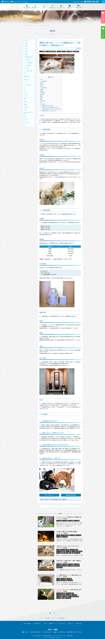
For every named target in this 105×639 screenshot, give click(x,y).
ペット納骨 (25, 51)
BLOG (26, 25)
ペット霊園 (25, 45)
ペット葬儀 (25, 43)
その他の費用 (42, 92)
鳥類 (25, 98)
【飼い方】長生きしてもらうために (28, 113)
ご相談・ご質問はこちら (49, 495)
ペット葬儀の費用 (43, 87)
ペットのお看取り (27, 65)
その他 (25, 109)
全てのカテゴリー (26, 40)
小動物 (25, 101)
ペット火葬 (25, 48)
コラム (24, 125)
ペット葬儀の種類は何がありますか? (47, 105)
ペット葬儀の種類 (43, 81)
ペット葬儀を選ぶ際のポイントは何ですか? (48, 110)
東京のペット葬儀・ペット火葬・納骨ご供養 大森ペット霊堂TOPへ (53, 499)
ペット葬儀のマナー (28, 59)
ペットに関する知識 (27, 84)
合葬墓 (41, 99)
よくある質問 (42, 104)
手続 (25, 73)
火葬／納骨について (37, 623)
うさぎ (25, 93)
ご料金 (45, 623)
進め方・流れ (26, 79)
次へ (80, 506)
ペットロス (26, 82)
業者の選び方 (26, 76)
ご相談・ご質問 (78, 623)
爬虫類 (25, 104)
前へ (40, 506)
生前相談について (52, 623)
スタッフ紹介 (25, 119)
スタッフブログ (26, 122)
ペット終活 (26, 68)
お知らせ (25, 117)
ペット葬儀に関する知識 (51, 51)
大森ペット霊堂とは (27, 623)
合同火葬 (41, 84)
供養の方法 (42, 94)
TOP (23, 25)
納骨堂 (41, 97)
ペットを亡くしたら (61, 623)
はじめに (41, 79)
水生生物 (26, 107)
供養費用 (41, 91)
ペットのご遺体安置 (28, 62)
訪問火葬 (41, 86)
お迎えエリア (70, 623)
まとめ (41, 102)
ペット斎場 (25, 54)
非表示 (52, 77)
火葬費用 (41, 89)
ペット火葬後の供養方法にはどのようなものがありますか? (51, 109)
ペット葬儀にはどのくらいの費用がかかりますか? (49, 107)
